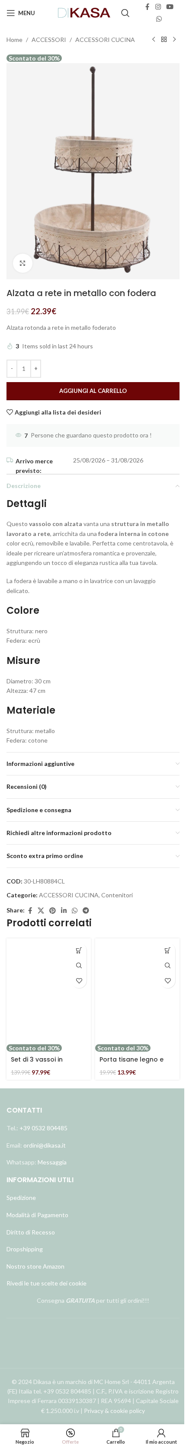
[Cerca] (125, 13)
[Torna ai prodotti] (164, 40)
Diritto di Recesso (30, 1232)
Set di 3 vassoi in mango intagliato (38, 1063)
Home (14, 39)
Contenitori (117, 895)
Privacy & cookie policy (114, 1410)
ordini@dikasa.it (44, 1145)
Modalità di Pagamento (37, 1214)
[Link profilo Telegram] (86, 911)
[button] (79, 950)
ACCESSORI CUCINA (105, 39)
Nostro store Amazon (35, 1266)
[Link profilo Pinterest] (52, 911)
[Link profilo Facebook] (147, 7)
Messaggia (51, 1162)
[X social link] (41, 911)
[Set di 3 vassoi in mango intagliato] (48, 991)
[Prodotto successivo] (174, 40)
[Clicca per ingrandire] (22, 263)
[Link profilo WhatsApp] (159, 19)
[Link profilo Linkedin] (63, 911)
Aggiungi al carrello (93, 390)
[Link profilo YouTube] (170, 7)
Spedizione (21, 1197)
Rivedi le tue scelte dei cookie (46, 1283)
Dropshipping (24, 1249)
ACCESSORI (49, 39)
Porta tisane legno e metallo (131, 1063)
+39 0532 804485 (43, 1128)
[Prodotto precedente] (153, 40)
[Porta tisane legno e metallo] (137, 991)
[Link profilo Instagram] (158, 7)
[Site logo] (84, 12)
